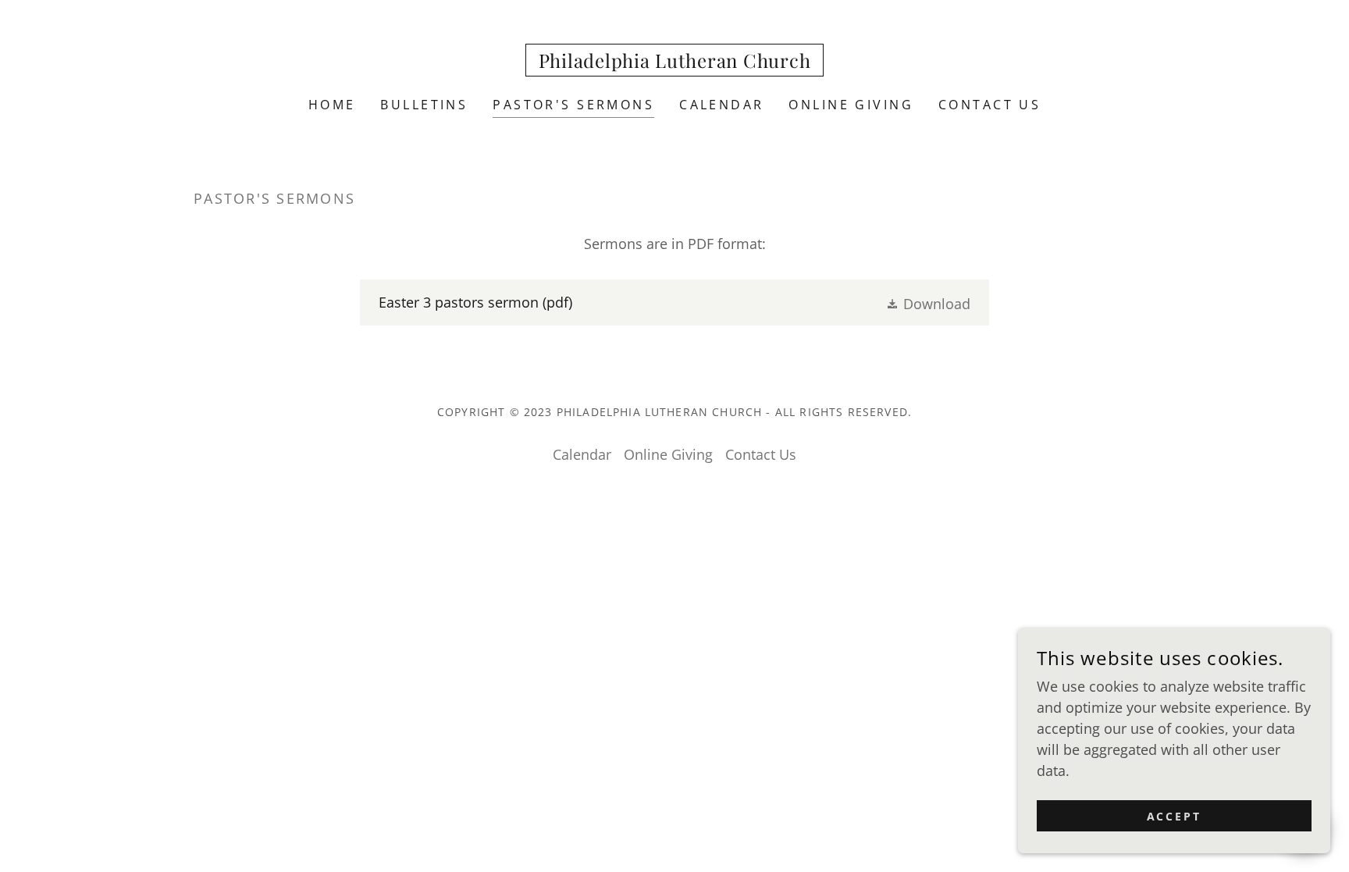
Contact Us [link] (989, 104)
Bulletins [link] (424, 104)
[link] (674, 62)
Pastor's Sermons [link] (573, 104)
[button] (927, 303)
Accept (1174, 816)
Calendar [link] (721, 104)
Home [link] (332, 104)
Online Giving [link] (850, 104)
